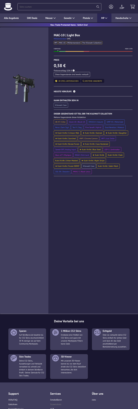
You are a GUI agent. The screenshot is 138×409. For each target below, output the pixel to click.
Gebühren (12, 404)
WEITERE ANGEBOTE (93, 81)
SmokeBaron (56, 399)
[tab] (93, 92)
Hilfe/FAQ (12, 399)
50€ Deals (32, 18)
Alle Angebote (11, 18)
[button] (111, 6)
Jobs (94, 399)
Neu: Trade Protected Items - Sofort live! (69, 24)
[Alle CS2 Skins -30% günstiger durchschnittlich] (8, 7)
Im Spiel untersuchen (68, 81)
